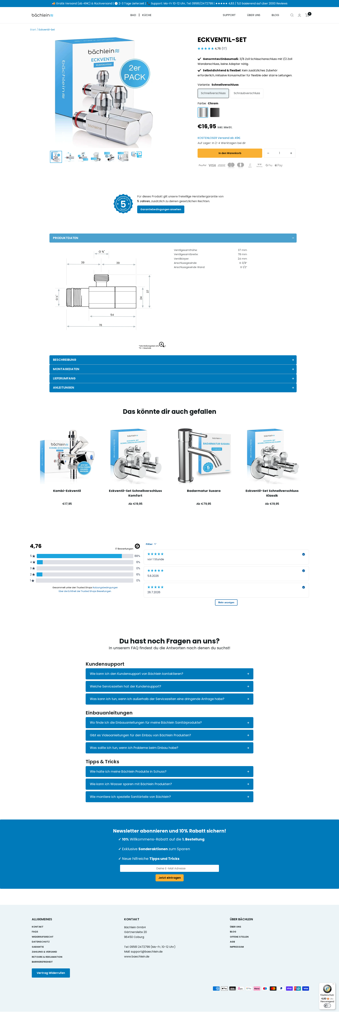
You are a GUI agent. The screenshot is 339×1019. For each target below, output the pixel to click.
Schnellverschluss (213, 93)
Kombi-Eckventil (67, 491)
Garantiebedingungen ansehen (160, 209)
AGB (232, 941)
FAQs (35, 931)
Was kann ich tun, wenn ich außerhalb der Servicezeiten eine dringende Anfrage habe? (157, 699)
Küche (146, 15)
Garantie (38, 947)
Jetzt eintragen (169, 878)
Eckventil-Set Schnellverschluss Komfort (135, 493)
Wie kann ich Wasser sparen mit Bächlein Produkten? (131, 784)
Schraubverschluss (247, 93)
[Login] (299, 15)
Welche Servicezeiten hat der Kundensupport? (125, 686)
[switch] (327, 1005)
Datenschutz (41, 941)
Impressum (237, 947)
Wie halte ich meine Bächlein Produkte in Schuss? (128, 771)
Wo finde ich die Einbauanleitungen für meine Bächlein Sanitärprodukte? (146, 722)
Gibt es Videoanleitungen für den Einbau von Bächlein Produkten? (140, 735)
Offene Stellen (239, 936)
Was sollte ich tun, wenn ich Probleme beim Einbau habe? (134, 748)
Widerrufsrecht (42, 936)
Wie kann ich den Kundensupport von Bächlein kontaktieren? (136, 674)
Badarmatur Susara (204, 491)
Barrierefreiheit (42, 961)
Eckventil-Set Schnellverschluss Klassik (272, 493)
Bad (133, 15)
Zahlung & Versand (44, 951)
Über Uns (253, 15)
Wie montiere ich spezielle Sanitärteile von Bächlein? (130, 797)
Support (229, 15)
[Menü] (333, 985)
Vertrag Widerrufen (51, 973)
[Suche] (292, 15)
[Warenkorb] (307, 15)
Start (33, 29)
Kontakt (37, 926)
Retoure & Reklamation (47, 957)
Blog (275, 15)
